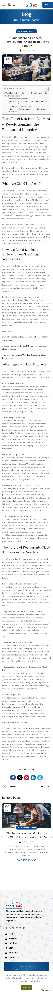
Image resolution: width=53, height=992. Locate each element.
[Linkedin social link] (33, 777)
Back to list (26, 786)
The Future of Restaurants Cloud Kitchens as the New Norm (27, 110)
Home (16, 20)
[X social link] (20, 777)
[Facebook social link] (13, 777)
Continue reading (26, 860)
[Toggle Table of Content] (45, 89)
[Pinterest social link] (26, 777)
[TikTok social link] (23, 927)
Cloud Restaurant (31, 20)
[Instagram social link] (13, 927)
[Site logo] (31, 4)
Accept (26, 987)
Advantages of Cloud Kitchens (20, 106)
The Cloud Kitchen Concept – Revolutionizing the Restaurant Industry (26, 94)
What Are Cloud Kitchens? (18, 99)
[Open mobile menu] (3, 5)
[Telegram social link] (40, 777)
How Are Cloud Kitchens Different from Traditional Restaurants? (28, 102)
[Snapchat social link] (20, 927)
